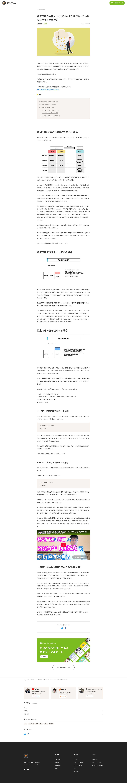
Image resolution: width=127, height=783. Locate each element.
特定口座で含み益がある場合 (46, 107)
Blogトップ (26, 679)
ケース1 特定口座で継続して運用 (50, 110)
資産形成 (40, 23)
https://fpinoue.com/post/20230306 (48, 90)
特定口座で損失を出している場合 (47, 104)
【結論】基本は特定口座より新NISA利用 (49, 115)
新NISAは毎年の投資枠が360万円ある (48, 101)
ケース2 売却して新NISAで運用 (50, 113)
